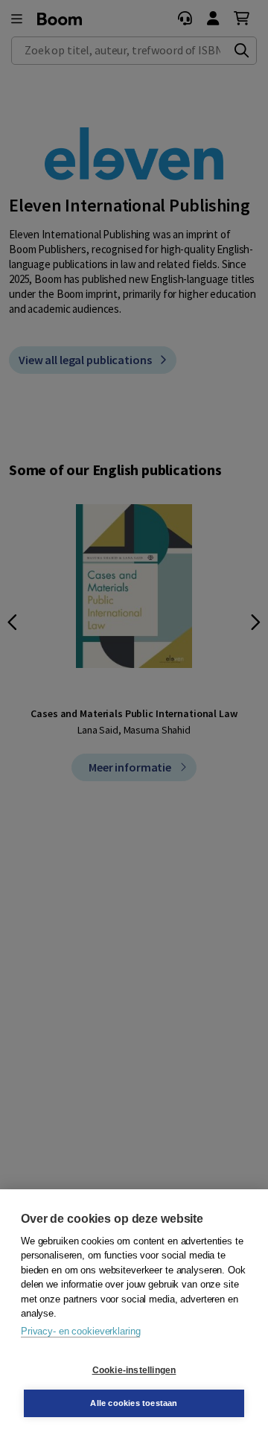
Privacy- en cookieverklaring (80, 1331)
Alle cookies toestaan (133, 1403)
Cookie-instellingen (134, 1370)
